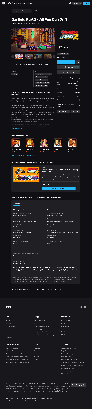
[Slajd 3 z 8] (38, 56)
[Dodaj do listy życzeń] (77, 188)
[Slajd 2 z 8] (29, 56)
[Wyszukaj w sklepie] (13, 11)
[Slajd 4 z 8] (48, 56)
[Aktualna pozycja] (19, 56)
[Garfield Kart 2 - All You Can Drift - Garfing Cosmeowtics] (26, 174)
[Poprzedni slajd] (13, 56)
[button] (33, 128)
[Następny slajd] (54, 56)
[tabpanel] (46, 227)
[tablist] (46, 204)
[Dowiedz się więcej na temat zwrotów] (79, 83)
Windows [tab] (16, 204)
